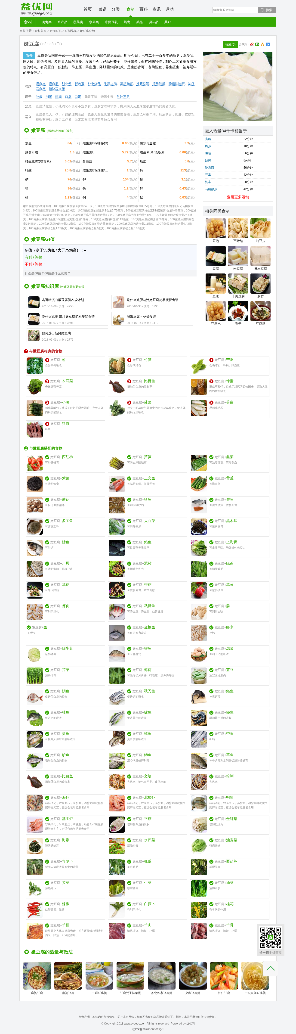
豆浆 (216, 296)
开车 (208, 175)
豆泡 (216, 241)
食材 (130, 9)
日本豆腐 (260, 268)
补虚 (39, 97)
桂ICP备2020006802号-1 (148, 1029)
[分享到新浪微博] (252, 44)
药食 (127, 22)
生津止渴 (110, 83)
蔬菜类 (78, 22)
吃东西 (209, 167)
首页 (87, 9)
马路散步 (211, 189)
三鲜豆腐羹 (99, 993)
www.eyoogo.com (135, 1023)
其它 (167, 22)
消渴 (49, 97)
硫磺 (58, 97)
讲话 (208, 153)
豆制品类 (71, 31)
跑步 (208, 146)
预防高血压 (57, 88)
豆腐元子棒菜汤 (130, 993)
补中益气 (94, 83)
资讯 (156, 9)
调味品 (153, 22)
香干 (238, 324)
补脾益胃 (142, 83)
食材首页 (41, 31)
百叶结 (238, 241)
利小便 (66, 83)
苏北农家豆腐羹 (161, 993)
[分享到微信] (257, 44)
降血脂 (54, 83)
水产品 (62, 22)
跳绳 (208, 160)
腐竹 (260, 296)
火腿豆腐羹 (192, 993)
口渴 (78, 97)
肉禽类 (47, 22)
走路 (208, 139)
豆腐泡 (216, 324)
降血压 (41, 83)
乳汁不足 (123, 97)
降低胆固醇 (177, 83)
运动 (169, 9)
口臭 (68, 97)
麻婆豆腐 (37, 993)
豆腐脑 (260, 324)
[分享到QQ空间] (263, 44)
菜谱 (103, 9)
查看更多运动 (238, 197)
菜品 (139, 22)
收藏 (230, 44)
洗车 (208, 182)
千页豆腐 (238, 296)
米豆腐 (238, 268)
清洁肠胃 (126, 83)
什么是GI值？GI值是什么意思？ (48, 273)
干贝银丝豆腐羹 (255, 993)
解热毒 (79, 83)
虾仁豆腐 (224, 993)
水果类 (94, 22)
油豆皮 (260, 241)
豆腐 (216, 268)
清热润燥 (158, 83)
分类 (115, 9)
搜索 (269, 10)
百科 (143, 9)
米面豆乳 (111, 22)
